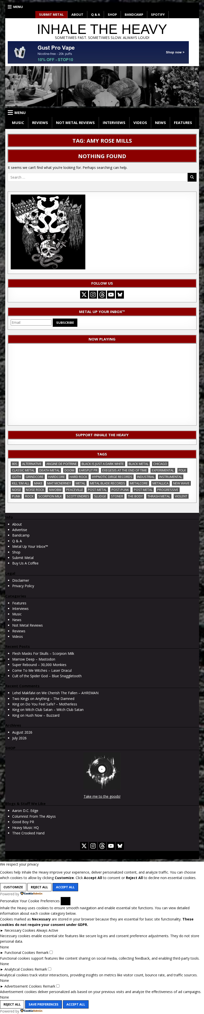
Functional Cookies (19, 952)
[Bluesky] (120, 295)
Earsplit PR (88, 470)
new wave (181, 483)
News (160, 122)
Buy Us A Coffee (25, 563)
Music (18, 122)
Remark (42, 952)
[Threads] (102, 295)
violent (181, 496)
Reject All (39, 887)
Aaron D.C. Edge (25, 810)
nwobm (55, 489)
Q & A (95, 14)
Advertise (19, 529)
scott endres (78, 496)
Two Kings (20, 698)
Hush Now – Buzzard (42, 715)
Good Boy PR (23, 821)
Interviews (114, 122)
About (77, 14)
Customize (13, 887)
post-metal (97, 489)
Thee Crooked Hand (28, 833)
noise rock (35, 489)
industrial (145, 476)
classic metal (23, 470)
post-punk (120, 489)
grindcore (35, 476)
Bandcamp (134, 14)
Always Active (47, 930)
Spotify (158, 14)
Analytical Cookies (19, 969)
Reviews (40, 122)
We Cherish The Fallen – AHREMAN (70, 692)
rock (29, 496)
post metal (143, 489)
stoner (117, 496)
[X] (84, 295)
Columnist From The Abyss (34, 816)
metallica (160, 483)
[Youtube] (111, 295)
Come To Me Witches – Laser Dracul (42, 670)
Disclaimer (20, 580)
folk (182, 470)
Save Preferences (43, 1004)
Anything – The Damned (54, 698)
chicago (160, 463)
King (15, 704)
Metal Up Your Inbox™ (30, 546)
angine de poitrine (61, 463)
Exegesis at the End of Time (124, 470)
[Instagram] (93, 295)
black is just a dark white (103, 463)
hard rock (78, 476)
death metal (49, 470)
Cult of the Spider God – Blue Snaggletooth (47, 676)
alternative (32, 463)
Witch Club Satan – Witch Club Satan (54, 709)
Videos (140, 122)
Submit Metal (51, 14)
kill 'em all (20, 483)
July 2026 (19, 738)
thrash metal (159, 496)
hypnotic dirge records (112, 476)
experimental (163, 470)
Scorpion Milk (50, 496)
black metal (139, 463)
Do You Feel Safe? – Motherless (51, 704)
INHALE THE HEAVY (102, 29)
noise (16, 489)
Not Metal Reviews (75, 122)
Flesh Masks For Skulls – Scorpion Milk (43, 653)
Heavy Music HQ (25, 827)
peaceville (74, 489)
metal (80, 483)
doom (69, 470)
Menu (18, 6)
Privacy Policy (23, 585)
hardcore (56, 476)
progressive (167, 489)
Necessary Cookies (19, 930)
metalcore (139, 483)
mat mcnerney (59, 483)
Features (183, 122)
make (38, 483)
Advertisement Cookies (23, 986)
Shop (112, 14)
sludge (100, 496)
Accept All (65, 887)
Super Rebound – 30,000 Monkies (39, 664)
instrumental (170, 476)
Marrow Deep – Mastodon (33, 659)
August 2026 (22, 732)
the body (135, 496)
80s (14, 463)
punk (16, 496)
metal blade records (107, 483)
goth (16, 476)
